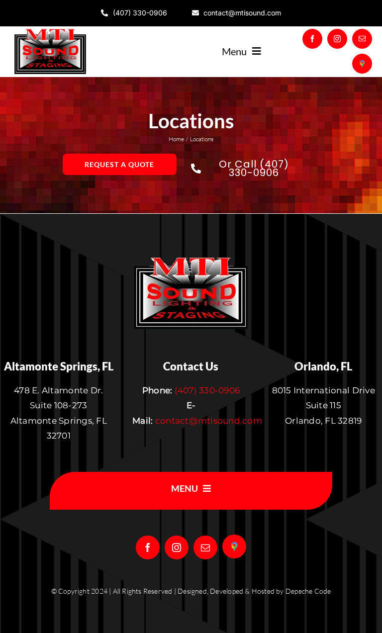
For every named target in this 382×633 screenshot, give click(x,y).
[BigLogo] (50, 30)
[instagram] (337, 39)
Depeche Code (308, 591)
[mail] (362, 39)
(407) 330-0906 (207, 390)
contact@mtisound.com (208, 421)
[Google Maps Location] (362, 64)
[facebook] (312, 39)
